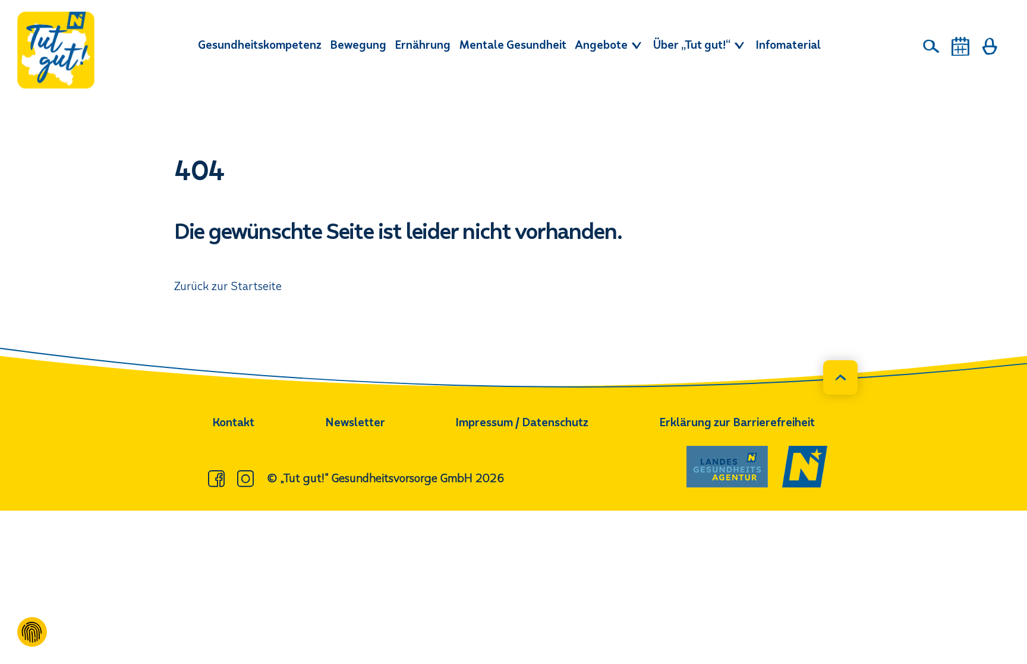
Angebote (602, 45)
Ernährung (423, 45)
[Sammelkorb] (989, 46)
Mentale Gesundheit (512, 45)
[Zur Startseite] (55, 50)
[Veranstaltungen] (960, 46)
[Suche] (931, 46)
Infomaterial (788, 45)
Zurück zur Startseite (228, 286)
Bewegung (358, 45)
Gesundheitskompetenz (260, 45)
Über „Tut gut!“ (693, 45)
